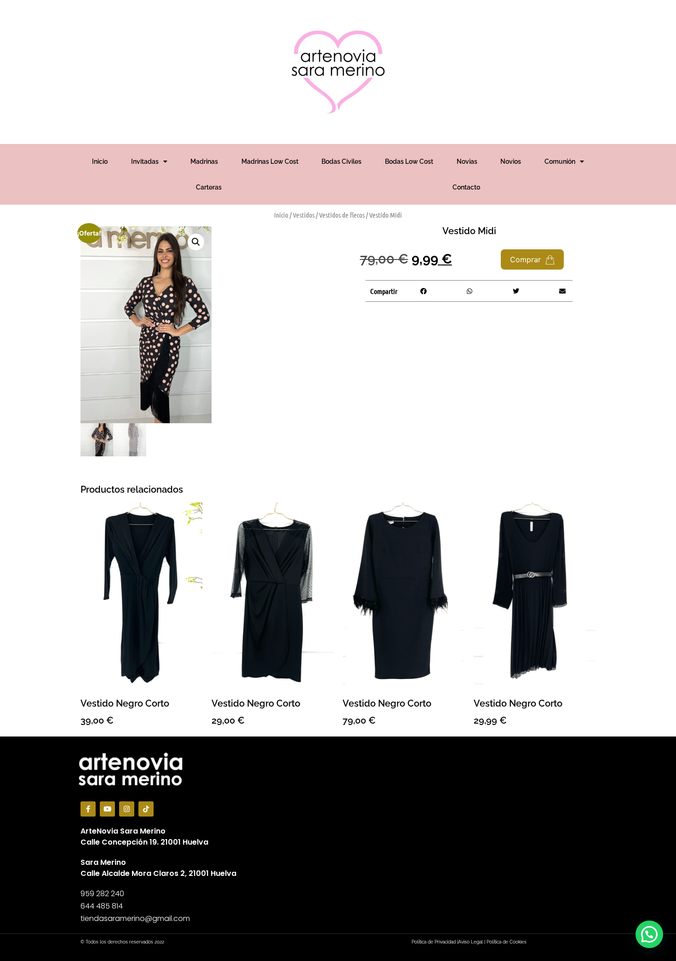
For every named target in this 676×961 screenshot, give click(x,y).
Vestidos (304, 215)
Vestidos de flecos (342, 215)
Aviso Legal (470, 941)
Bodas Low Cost (409, 161)
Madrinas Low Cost (269, 161)
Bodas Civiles (341, 161)
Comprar (526, 259)
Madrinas (204, 161)
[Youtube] (107, 809)
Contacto (466, 187)
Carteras (209, 187)
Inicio (100, 161)
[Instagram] (126, 809)
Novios (510, 161)
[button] (196, 242)
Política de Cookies (507, 941)
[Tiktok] (146, 809)
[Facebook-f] (88, 809)
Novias (467, 161)
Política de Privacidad (434, 941)
